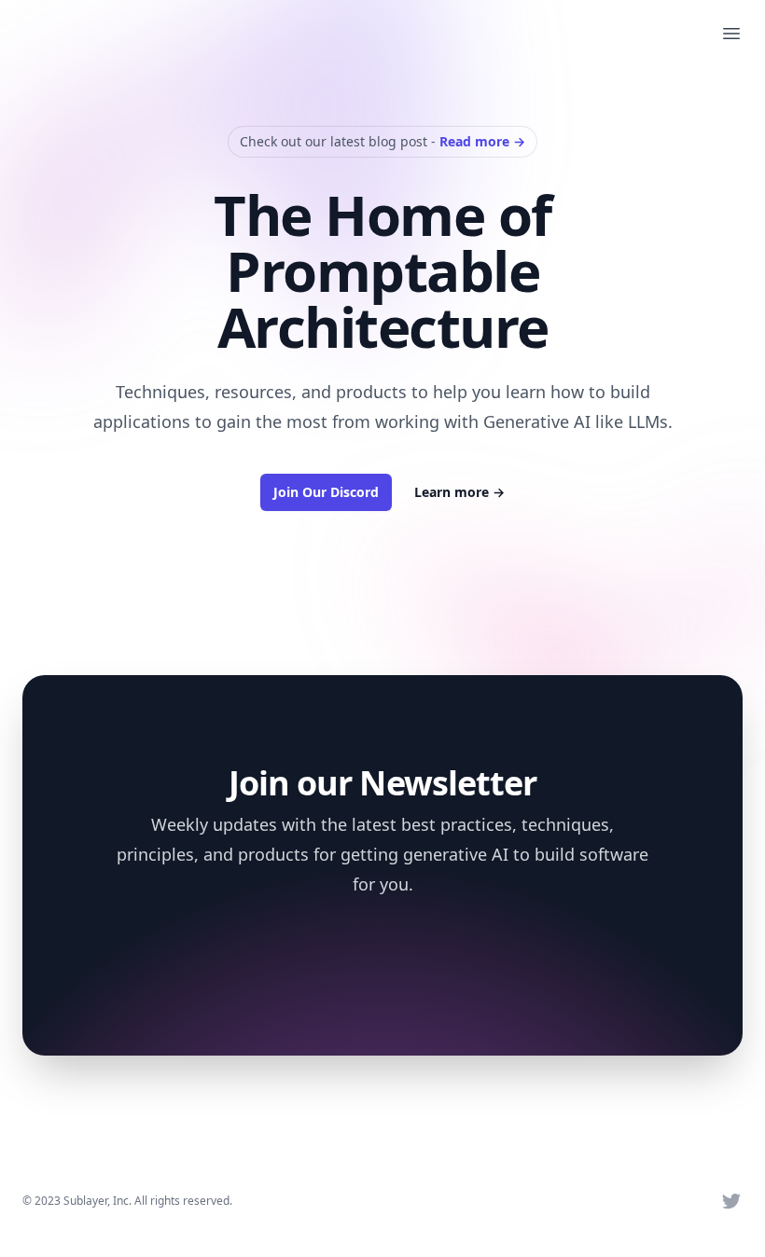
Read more (482, 141)
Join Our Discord (326, 492)
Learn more (459, 492)
